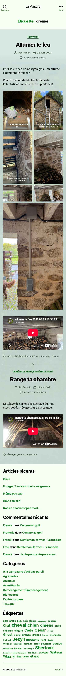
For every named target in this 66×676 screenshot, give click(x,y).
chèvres (8, 630)
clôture (18, 630)
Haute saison (11, 500)
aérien (10, 356)
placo (37, 644)
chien (33, 625)
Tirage (54, 356)
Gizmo (17, 635)
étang (34, 656)
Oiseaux (7, 643)
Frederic (8, 532)
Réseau (18, 648)
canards (52, 621)
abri (5, 620)
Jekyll (19, 639)
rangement (32, 454)
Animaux (9, 580)
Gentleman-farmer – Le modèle (40, 539)
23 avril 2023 (44, 52)
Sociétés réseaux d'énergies (14, 653)
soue (47, 356)
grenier (40, 356)
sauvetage (29, 648)
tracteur (44, 652)
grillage (36, 634)
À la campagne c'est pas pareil (23, 571)
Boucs (32, 621)
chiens (46, 625)
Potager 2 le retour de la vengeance (26, 486)
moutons (32, 639)
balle (19, 621)
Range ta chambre (33, 379)
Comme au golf (30, 525)
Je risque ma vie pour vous (38, 554)
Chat (6, 625)
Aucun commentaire (35, 57)
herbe (45, 635)
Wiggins (9, 656)
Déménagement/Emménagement (33, 371)
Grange (11, 454)
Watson (56, 652)
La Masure (33, 6)
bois (25, 621)
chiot (58, 625)
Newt (43, 640)
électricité (29, 356)
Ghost (7, 635)
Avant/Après (11, 585)
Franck (26, 52)
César (40, 630)
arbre (12, 620)
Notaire (50, 640)
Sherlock (44, 647)
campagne (42, 621)
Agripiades (10, 576)
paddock (18, 644)
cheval (19, 625)
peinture (27, 644)
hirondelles (55, 635)
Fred (6, 547)
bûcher (19, 356)
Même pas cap (13, 493)
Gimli (6, 479)
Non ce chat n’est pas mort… (21, 508)
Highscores (10, 594)
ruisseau (8, 648)
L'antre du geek (13, 599)
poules (57, 643)
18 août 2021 (44, 387)
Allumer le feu (33, 44)
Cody (28, 630)
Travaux (33, 37)
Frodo (50, 631)
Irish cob (7, 640)
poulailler (46, 644)
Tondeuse (32, 653)
